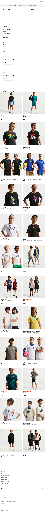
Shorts (4, 35)
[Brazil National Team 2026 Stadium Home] (34, 317)
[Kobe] (34, 287)
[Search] (40, 2)
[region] (22, 66)
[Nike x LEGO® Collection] (11, 256)
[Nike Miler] (11, 379)
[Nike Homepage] (3, 2)
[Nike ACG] (11, 409)
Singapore (4, 497)
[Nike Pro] (11, 103)
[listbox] (41, 9)
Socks (4, 44)
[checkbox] (8, 54)
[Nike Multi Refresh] (34, 103)
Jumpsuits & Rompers (8, 40)
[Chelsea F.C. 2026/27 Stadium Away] (11, 164)
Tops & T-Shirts (6, 33)
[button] (8, 51)
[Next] (44, 5)
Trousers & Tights (7, 29)
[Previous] (1, 5)
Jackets (4, 31)
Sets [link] (4, 46)
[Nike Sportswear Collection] (34, 256)
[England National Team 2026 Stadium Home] (34, 348)
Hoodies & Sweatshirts (5, 27)
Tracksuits (5, 39)
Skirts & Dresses (6, 42)
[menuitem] (3, 503)
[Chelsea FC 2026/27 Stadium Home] (34, 164)
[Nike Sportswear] (11, 133)
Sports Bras (5, 37)
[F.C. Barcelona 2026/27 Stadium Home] (11, 287)
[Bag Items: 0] (42, 2)
